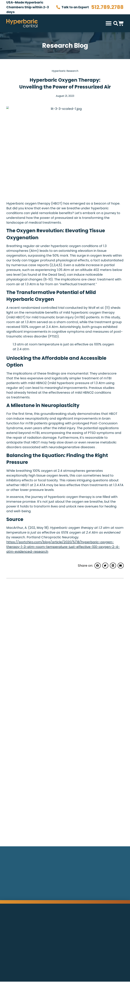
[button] (108, 23)
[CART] (121, 22)
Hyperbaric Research (65, 71)
